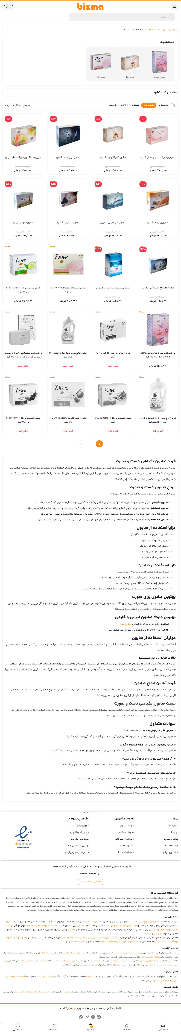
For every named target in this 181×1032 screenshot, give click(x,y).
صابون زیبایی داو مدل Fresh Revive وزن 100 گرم (23, 420)
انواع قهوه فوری (146, 961)
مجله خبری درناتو (170, 852)
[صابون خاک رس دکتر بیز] (68, 199)
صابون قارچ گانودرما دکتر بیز (113, 158)
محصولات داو (135, 941)
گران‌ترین (112, 105)
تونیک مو (9, 925)
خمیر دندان (158, 933)
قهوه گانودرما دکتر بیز (27, 961)
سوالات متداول (127, 826)
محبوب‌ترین (163, 105)
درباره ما (174, 832)
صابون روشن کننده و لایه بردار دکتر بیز (157, 158)
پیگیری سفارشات (126, 846)
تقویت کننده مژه (91, 921)
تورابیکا (44, 961)
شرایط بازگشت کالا (126, 852)
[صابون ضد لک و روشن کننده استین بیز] (23, 134)
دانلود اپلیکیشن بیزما (89, 882)
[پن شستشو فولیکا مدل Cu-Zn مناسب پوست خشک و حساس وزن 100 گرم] (23, 330)
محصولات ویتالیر (20, 937)
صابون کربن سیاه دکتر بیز (68, 158)
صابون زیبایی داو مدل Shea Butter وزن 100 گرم (68, 420)
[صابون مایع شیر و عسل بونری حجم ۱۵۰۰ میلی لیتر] (68, 330)
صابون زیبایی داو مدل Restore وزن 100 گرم (113, 420)
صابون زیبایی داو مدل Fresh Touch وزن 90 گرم (23, 290)
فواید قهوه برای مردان (79, 839)
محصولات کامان (123, 941)
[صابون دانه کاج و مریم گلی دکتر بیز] (158, 265)
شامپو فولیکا (47, 925)
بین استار (144, 957)
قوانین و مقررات (171, 839)
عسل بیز (81, 953)
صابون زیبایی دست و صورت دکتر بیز (113, 288)
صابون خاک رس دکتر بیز (68, 223)
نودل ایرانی (113, 953)
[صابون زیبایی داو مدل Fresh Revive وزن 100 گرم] (23, 395)
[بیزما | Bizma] (90, 6)
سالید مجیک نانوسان (42, 992)
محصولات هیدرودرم (108, 941)
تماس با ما (173, 826)
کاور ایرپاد (89, 976)
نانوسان (67, 992)
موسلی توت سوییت (126, 953)
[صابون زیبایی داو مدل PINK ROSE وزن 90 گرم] (68, 265)
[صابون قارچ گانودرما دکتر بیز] (113, 134)
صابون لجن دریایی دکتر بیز (113, 223)
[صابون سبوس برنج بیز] (23, 199)
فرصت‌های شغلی (170, 846)
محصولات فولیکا (79, 941)
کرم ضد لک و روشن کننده (116, 925)
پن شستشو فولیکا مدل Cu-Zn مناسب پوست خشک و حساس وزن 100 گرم (23, 355)
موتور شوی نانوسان (25, 992)
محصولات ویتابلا (80, 937)
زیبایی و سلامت (163, 30)
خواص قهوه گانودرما (79, 832)
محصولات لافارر (113, 937)
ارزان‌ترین (123, 105)
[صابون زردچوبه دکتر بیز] (158, 199)
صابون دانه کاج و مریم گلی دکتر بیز (158, 288)
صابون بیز (126, 624)
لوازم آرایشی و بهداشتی (148, 921)
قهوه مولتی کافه (68, 961)
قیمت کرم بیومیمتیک (160, 929)
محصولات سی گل (162, 941)
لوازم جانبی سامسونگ (160, 980)
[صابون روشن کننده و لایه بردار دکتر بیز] (158, 134)
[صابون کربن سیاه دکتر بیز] (68, 134)
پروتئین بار (138, 953)
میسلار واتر (80, 925)
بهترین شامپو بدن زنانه (78, 846)
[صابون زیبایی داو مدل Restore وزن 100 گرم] (113, 395)
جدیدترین (135, 105)
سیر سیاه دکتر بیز (45, 953)
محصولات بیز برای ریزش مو (77, 852)
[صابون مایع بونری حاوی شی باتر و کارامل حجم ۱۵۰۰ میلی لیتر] (158, 395)
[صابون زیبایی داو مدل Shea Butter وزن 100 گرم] (68, 395)
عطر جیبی (71, 929)
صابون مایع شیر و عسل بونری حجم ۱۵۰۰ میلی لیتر (68, 355)
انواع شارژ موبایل (46, 976)
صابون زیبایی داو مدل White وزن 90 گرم (113, 355)
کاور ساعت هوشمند (18, 976)
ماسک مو (29, 925)
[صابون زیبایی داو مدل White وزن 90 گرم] (113, 330)
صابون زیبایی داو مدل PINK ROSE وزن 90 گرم (68, 290)
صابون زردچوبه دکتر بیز (157, 223)
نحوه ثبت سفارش (126, 832)
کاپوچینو (97, 961)
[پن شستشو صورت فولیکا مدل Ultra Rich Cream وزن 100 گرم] (158, 330)
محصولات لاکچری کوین (96, 937)
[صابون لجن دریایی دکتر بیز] (113, 199)
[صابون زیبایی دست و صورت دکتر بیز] (113, 265)
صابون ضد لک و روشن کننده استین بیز (23, 158)
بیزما (175, 30)
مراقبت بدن (147, 30)
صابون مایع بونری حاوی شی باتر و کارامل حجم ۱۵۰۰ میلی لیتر (157, 420)
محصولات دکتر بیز (70, 953)
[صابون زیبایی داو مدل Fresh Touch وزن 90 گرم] (23, 265)
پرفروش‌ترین (148, 105)
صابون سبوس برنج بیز (23, 223)
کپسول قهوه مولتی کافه (121, 961)
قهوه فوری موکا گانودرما (157, 965)
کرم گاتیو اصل (132, 925)
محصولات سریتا (67, 937)
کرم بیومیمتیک (82, 826)
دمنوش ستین (154, 957)
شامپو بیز (37, 925)
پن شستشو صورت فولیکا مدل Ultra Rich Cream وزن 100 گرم (158, 355)
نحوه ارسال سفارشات (124, 839)
